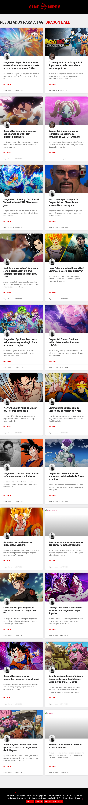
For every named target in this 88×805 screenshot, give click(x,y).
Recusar (39, 801)
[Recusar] (84, 799)
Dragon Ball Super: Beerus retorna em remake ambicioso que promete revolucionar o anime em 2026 (21, 65)
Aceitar (30, 801)
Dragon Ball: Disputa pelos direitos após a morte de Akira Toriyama (21, 475)
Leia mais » (7, 84)
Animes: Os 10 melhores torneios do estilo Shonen (65, 746)
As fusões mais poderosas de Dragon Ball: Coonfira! (18, 543)
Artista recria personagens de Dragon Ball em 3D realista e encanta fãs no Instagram (63, 202)
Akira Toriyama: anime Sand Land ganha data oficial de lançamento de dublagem (20, 747)
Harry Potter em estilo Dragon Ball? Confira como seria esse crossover (66, 269)
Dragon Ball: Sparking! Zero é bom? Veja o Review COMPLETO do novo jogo (21, 202)
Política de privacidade (53, 801)
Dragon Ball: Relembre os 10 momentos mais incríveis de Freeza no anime (66, 476)
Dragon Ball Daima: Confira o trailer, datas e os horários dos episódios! (64, 342)
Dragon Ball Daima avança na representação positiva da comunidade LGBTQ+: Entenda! (64, 133)
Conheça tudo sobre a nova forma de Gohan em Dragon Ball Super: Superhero (65, 610)
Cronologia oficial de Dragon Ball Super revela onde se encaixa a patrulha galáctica (65, 65)
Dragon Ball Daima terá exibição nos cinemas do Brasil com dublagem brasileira (19, 133)
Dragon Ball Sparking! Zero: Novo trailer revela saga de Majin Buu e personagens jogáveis (20, 342)
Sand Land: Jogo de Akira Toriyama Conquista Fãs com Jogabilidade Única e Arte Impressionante (66, 678)
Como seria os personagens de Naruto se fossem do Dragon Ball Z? (20, 610)
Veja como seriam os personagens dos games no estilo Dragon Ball (66, 543)
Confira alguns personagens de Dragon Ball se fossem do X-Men (65, 409)
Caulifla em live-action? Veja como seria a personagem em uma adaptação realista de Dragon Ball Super (20, 272)
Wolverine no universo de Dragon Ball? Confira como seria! (20, 409)
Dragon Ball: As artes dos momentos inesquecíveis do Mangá (21, 677)
